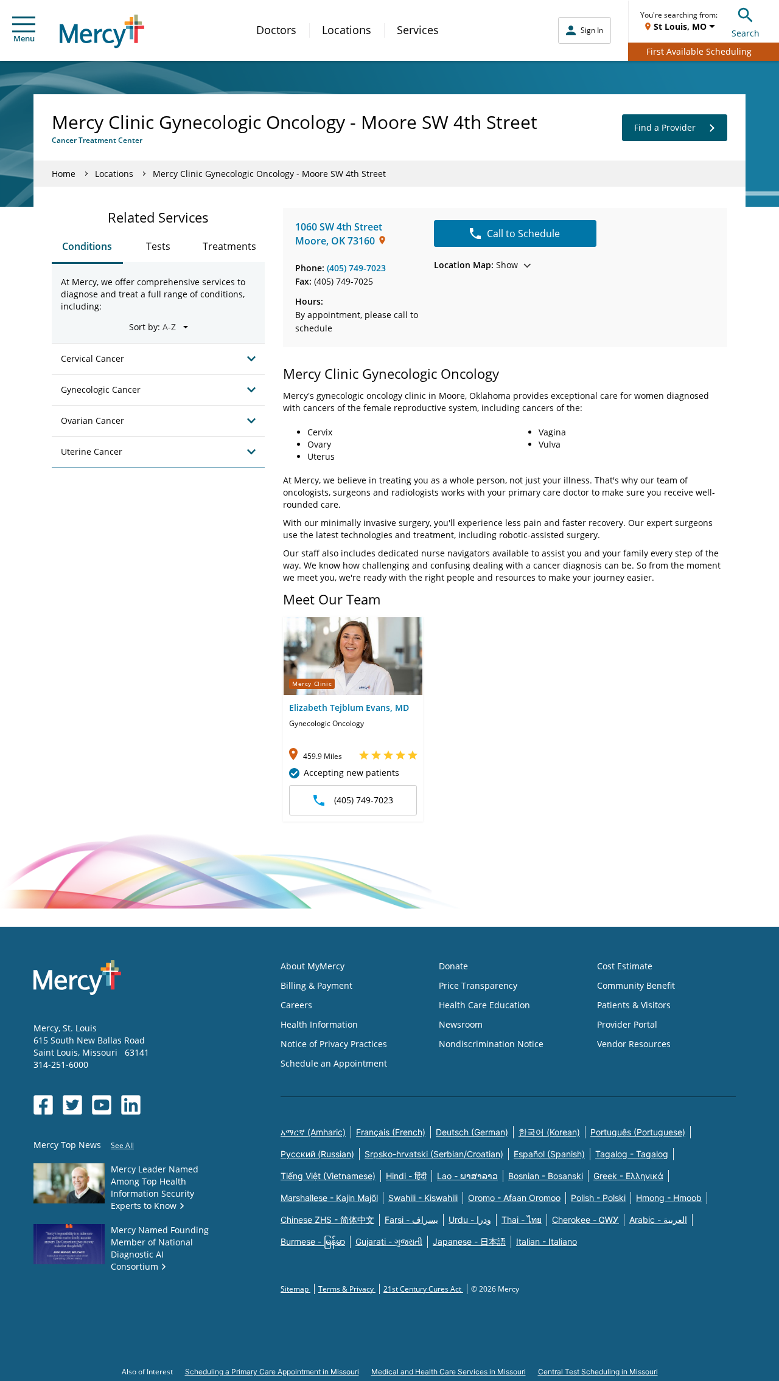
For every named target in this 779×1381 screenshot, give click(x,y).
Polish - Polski (598, 1197)
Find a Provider (665, 127)
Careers (296, 1005)
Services (418, 29)
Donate (453, 966)
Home (63, 173)
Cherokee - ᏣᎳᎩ (585, 1219)
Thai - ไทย (521, 1219)
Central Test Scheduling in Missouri (598, 1371)
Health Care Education (484, 1005)
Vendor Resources (634, 1044)
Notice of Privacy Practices (334, 1044)
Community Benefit (636, 985)
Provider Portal (627, 1024)
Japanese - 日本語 (469, 1241)
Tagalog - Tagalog (631, 1154)
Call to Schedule (523, 233)
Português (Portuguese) (637, 1132)
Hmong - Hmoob (669, 1197)
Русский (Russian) (317, 1154)
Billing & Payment (316, 985)
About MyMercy (312, 966)
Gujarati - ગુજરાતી (388, 1241)
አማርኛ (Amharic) (313, 1132)
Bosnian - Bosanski (545, 1176)
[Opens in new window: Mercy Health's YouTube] (101, 1105)
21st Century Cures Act (423, 1289)
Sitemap (295, 1289)
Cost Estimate (624, 966)
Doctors (276, 29)
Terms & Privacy (347, 1289)
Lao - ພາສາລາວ (467, 1176)
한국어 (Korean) (549, 1132)
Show (476, 265)
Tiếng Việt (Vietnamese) (328, 1176)
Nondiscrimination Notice (491, 1044)
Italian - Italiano (546, 1241)
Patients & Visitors (634, 1005)
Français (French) (390, 1132)
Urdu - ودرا (470, 1219)
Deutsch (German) (472, 1132)
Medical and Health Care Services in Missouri (448, 1371)
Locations (346, 29)
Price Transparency (478, 985)
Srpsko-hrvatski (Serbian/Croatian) (434, 1154)
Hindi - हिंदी (406, 1176)
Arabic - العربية (658, 1219)
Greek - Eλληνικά (628, 1176)
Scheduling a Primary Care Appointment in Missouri (272, 1371)
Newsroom (461, 1024)
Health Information (319, 1024)
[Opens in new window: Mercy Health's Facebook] (43, 1105)
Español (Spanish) (549, 1154)
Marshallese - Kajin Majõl (329, 1197)
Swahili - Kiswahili (423, 1197)
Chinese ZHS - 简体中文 (327, 1219)
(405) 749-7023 (356, 268)
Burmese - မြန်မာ (313, 1241)
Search (746, 33)
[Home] (102, 31)
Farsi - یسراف (411, 1219)
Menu (24, 38)
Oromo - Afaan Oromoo (514, 1197)
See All (122, 1145)
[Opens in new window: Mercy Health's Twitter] (72, 1105)
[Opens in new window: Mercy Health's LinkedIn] (131, 1105)
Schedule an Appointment (334, 1063)
